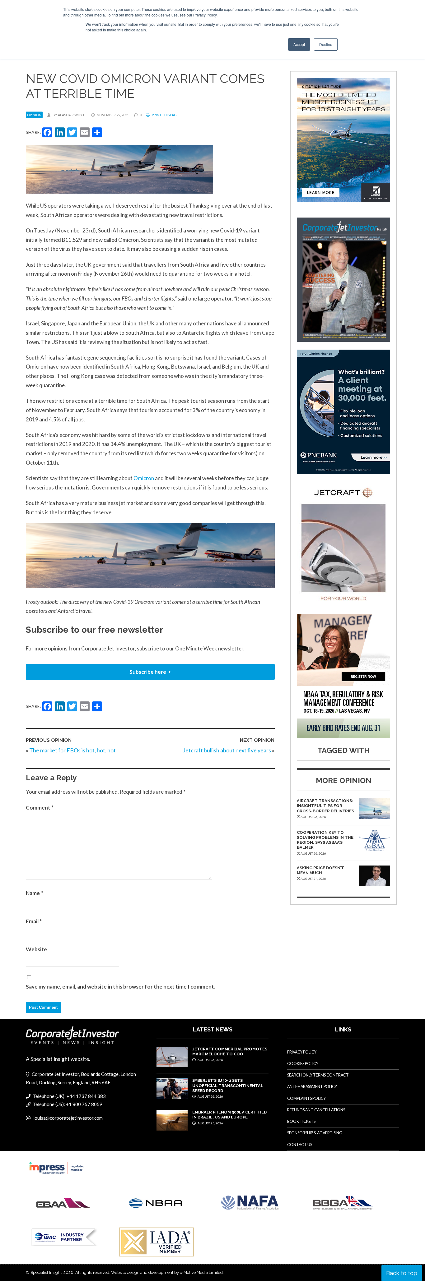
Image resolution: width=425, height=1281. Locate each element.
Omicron (143, 478)
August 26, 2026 (210, 1060)
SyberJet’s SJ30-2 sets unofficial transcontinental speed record (227, 1085)
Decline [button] (325, 44)
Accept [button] (299, 44)
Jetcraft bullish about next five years (227, 750)
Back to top (401, 1273)
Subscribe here (147, 671)
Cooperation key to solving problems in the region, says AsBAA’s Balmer (325, 840)
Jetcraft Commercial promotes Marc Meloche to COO (229, 1051)
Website (36, 949)
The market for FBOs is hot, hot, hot (72, 750)
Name (34, 893)
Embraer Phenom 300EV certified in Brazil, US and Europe (229, 1114)
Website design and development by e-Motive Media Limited (167, 1272)
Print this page (165, 115)
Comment (40, 807)
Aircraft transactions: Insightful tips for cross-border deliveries (325, 805)
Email (34, 921)
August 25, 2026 (210, 1123)
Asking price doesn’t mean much (320, 870)
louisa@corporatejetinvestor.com (68, 1118)
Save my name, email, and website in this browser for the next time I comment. (120, 986)
